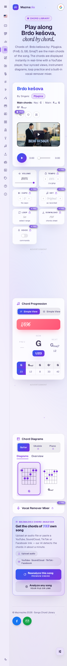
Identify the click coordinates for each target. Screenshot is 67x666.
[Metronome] (5, 130)
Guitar (23, 447)
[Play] (38, 134)
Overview (37, 456)
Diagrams (22, 456)
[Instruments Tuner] (5, 138)
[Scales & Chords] (5, 98)
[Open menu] (5, 7)
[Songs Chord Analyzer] (5, 41)
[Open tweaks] (60, 651)
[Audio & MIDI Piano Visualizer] (5, 25)
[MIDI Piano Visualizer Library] (5, 33)
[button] (29, 478)
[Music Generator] (5, 146)
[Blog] (5, 170)
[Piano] (5, 106)
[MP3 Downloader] (5, 154)
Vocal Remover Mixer (36, 508)
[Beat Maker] (5, 122)
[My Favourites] (36, 115)
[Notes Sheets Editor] (5, 57)
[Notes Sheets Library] (5, 66)
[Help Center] (5, 186)
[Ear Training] (5, 90)
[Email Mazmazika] (27, 621)
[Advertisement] (38, 273)
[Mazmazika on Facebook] (16, 621)
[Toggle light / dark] (5, 659)
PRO (21, 112)
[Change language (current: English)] (5, 16)
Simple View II (54, 311)
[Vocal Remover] (5, 74)
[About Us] (5, 194)
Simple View (30, 311)
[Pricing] (5, 178)
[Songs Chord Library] (5, 49)
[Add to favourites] (28, 115)
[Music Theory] (5, 114)
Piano (52, 446)
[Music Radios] (5, 162)
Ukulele (38, 446)
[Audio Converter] (5, 82)
